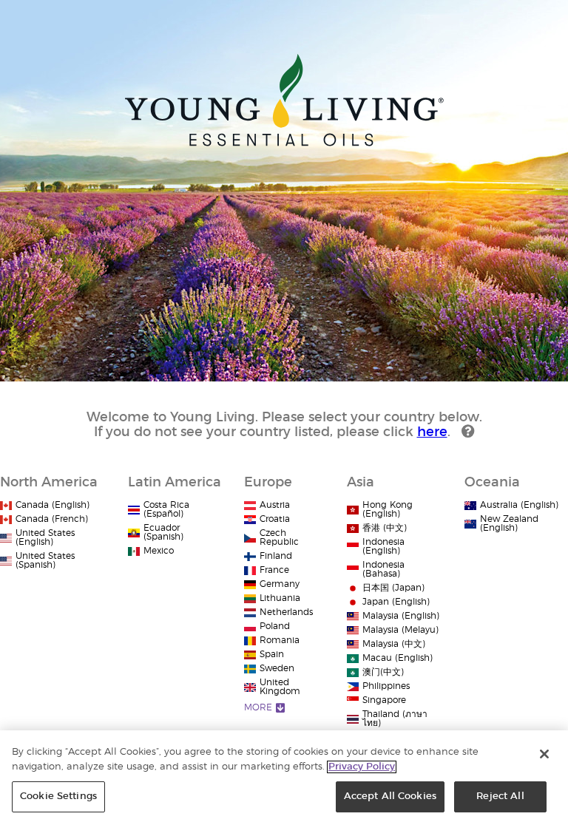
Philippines (386, 686)
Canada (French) (52, 518)
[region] (284, 776)
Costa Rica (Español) (166, 509)
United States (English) (45, 537)
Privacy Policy (361, 767)
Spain (272, 654)
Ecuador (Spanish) (163, 532)
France (274, 569)
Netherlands (286, 612)
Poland (275, 626)
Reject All (500, 796)
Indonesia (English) (383, 546)
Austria (275, 504)
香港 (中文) (384, 527)
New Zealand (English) (509, 523)
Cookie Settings (58, 796)
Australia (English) (519, 504)
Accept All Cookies (390, 796)
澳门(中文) (383, 672)
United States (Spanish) (45, 560)
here (432, 432)
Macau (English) (397, 657)
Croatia (275, 518)
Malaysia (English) (400, 615)
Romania (280, 640)
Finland (276, 555)
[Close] (544, 754)
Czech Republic (279, 537)
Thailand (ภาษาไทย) (394, 718)
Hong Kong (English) (387, 509)
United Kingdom (280, 687)
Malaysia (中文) (393, 643)
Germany (280, 584)
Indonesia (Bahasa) (383, 569)
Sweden (277, 668)
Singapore (384, 700)
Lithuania (280, 598)
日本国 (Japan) (393, 587)
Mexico (158, 550)
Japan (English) (396, 601)
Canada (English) (52, 504)
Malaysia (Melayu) (400, 629)
